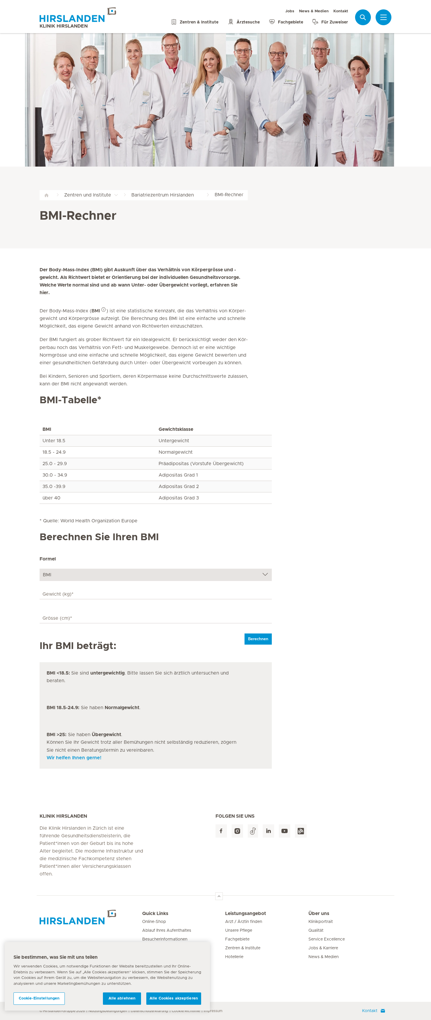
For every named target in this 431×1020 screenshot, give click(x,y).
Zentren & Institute (242, 948)
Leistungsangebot (245, 913)
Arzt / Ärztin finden (243, 922)
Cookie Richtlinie (186, 1011)
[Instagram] (237, 831)
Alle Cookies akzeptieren (174, 998)
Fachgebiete (237, 939)
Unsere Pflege (238, 930)
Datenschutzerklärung (149, 1011)
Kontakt (340, 11)
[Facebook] (221, 831)
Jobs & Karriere (323, 948)
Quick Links (155, 913)
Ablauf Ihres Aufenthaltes (166, 930)
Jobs (289, 11)
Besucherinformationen (164, 939)
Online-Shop (154, 922)
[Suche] (362, 17)
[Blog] (301, 831)
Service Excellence (326, 939)
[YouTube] (284, 831)
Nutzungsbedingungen (108, 1011)
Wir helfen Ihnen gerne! (74, 757)
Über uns (318, 913)
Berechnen (258, 639)
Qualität (315, 930)
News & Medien (314, 11)
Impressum (213, 1011)
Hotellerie (234, 957)
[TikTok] (253, 831)
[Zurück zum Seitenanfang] (219, 896)
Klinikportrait (320, 922)
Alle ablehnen (122, 998)
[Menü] (383, 17)
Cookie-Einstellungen (39, 998)
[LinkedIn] (268, 831)
